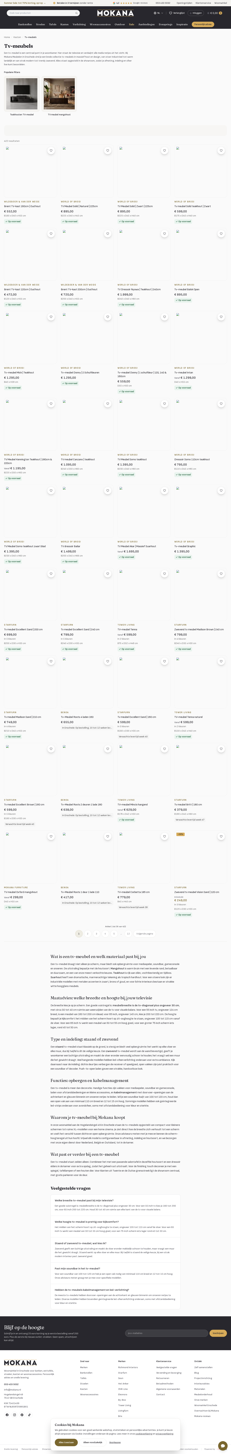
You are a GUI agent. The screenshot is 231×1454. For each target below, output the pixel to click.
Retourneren (162, 1378)
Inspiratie (182, 24)
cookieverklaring (143, 1433)
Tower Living (124, 1405)
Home (7, 37)
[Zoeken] (77, 13)
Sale (131, 24)
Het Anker (123, 1383)
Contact (160, 1394)
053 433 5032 (11, 1384)
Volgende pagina (144, 933)
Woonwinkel (220, 3)
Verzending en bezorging (168, 1372)
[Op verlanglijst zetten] (51, 150)
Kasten (64, 24)
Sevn (120, 1378)
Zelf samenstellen (203, 1367)
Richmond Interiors (128, 1367)
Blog (196, 1372)
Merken (84, 1367)
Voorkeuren (115, 1442)
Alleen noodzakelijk (92, 1442)
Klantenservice (203, 3)
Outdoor (120, 24)
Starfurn (122, 1372)
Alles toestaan (66, 1442)
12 (128, 933)
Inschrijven (218, 1333)
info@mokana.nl (12, 1389)
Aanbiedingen (146, 24)
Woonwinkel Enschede (205, 1405)
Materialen (199, 1389)
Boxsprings (165, 24)
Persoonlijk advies (203, 24)
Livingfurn (123, 1410)
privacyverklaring (164, 1433)
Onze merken (201, 1399)
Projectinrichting (203, 1378)
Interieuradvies (202, 1383)
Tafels (52, 24)
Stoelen (40, 24)
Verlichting (79, 24)
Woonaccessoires (100, 24)
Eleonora (122, 1394)
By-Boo (122, 1399)
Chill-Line (123, 1389)
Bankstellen (25, 24)
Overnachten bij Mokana (206, 1410)
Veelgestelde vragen (166, 1367)
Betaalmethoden (165, 1383)
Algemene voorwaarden (168, 1389)
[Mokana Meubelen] (115, 13)
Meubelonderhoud (203, 1394)
